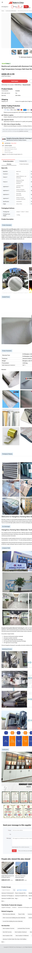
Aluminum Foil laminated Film (8, 893)
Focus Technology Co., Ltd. (18, 947)
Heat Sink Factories (7, 932)
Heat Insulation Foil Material (22, 935)
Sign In (3, 154)
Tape (30, 898)
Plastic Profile (21, 914)
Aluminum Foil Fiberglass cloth (8, 895)
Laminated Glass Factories (23, 928)
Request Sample (26, 84)
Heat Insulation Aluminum (21, 932)
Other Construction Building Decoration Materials (14, 917)
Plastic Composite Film (20, 893)
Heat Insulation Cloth (7, 935)
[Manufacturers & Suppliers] (16, 2)
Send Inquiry (14, 81)
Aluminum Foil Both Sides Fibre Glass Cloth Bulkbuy (14, 939)
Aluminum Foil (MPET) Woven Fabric (23, 895)
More (2, 942)
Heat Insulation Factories (8, 928)
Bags (16, 898)
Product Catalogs (22, 890)
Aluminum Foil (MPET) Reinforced (9, 898)
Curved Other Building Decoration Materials (13, 921)
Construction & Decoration (11, 10)
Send (14, 850)
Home (2, 10)
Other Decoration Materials (9, 914)
